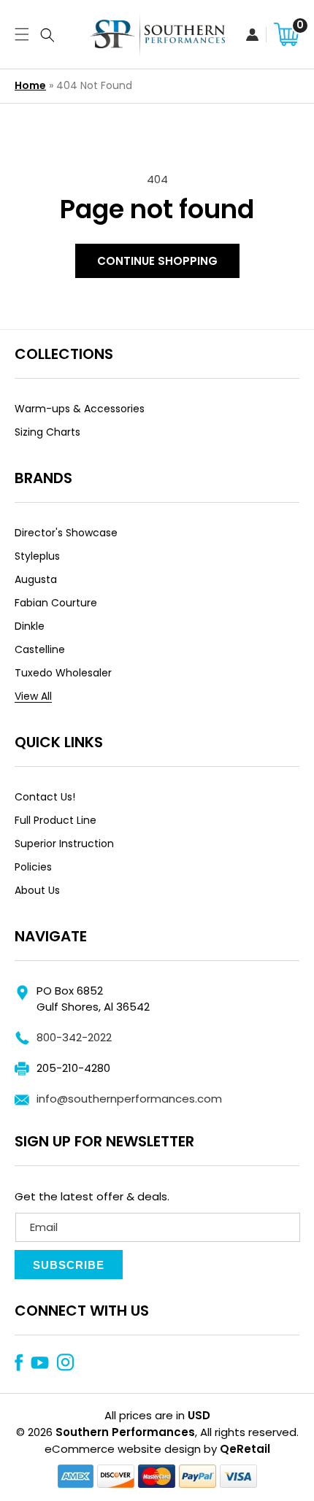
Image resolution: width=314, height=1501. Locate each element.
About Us (37, 890)
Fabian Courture (56, 602)
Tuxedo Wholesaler (63, 672)
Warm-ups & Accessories (80, 408)
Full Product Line (55, 820)
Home (30, 85)
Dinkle (30, 626)
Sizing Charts (47, 432)
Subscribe (68, 1265)
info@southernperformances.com (129, 1098)
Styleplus (37, 556)
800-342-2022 (74, 1037)
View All (33, 696)
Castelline (40, 649)
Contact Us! (45, 797)
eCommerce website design (123, 1448)
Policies (33, 867)
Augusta (36, 579)
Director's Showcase (66, 532)
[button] (18, 34)
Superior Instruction (64, 843)
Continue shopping (157, 261)
